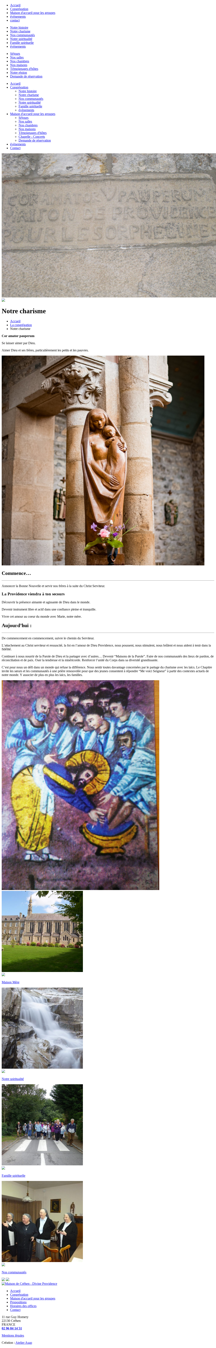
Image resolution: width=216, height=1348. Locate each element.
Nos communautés (22, 35)
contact (15, 20)
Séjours (15, 53)
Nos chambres (19, 61)
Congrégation (19, 9)
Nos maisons (18, 65)
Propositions (18, 1302)
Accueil (15, 5)
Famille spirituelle (22, 42)
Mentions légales (13, 1335)
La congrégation (21, 325)
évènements (18, 16)
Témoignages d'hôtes (24, 69)
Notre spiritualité (21, 39)
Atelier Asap (23, 1342)
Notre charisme (20, 31)
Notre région (18, 72)
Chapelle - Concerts (32, 136)
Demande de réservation (26, 76)
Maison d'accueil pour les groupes (32, 13)
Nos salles (17, 57)
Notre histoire (19, 27)
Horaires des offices (23, 1306)
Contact (15, 148)
